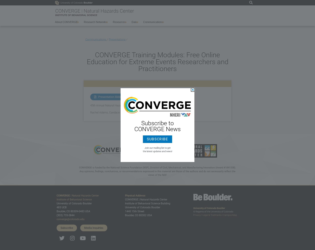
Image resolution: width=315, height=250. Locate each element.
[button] (192, 89)
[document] (157, 125)
